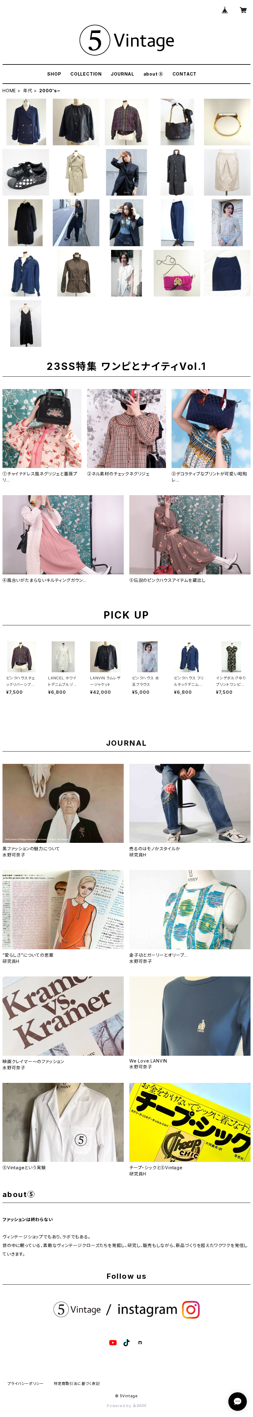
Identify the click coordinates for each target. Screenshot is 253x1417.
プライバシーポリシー (25, 1383)
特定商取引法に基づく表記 (77, 1383)
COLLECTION (86, 74)
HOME (9, 90)
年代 (27, 90)
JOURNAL (122, 74)
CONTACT (184, 74)
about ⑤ (153, 74)
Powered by (120, 1405)
